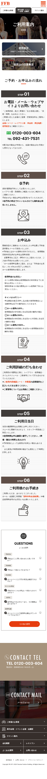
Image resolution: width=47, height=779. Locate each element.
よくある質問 (8, 750)
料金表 (30, 123)
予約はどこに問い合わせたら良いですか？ (21, 559)
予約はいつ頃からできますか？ (18, 570)
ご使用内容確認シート (13, 382)
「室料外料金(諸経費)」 (31, 496)
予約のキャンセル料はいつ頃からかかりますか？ (22, 591)
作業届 (28, 382)
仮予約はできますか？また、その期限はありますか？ (22, 603)
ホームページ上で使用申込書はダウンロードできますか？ (22, 614)
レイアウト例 (20, 123)
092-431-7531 (26, 138)
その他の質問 (24, 624)
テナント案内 (39, 10)
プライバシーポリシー (35, 760)
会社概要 (6, 743)
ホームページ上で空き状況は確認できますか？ (22, 580)
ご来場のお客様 (8, 10)
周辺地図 (37, 123)
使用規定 (5, 126)
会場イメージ (7, 123)
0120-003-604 (26, 132)
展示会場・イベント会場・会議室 (24, 10)
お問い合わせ (19, 760)
